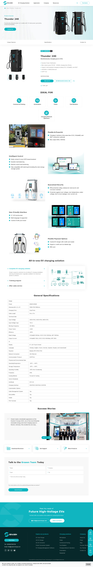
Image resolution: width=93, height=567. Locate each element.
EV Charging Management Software (45, 548)
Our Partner (83, 548)
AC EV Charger (40, 540)
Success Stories (84, 545)
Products (12, 8)
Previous (44, 437)
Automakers (63, 550)
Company (46, 3)
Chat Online (11, 540)
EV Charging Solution (23, 3)
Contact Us (10, 29)
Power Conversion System (43, 545)
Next (48, 437)
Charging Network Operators (67, 548)
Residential (62, 553)
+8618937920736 (11, 544)
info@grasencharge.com (63, 80)
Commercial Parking (65, 542)
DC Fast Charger (40, 537)
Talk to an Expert (57, 520)
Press (81, 540)
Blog (81, 542)
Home (7, 8)
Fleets (61, 540)
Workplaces (63, 537)
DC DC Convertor (40, 542)
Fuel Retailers (63, 545)
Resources (56, 3)
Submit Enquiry (18, 489)
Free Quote (85, 3)
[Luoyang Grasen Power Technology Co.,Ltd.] (10, 534)
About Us (82, 537)
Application (37, 3)
